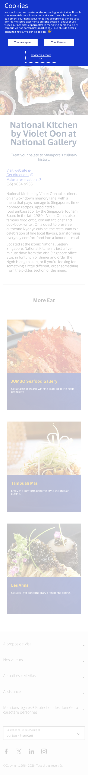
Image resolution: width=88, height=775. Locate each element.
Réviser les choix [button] (41, 55)
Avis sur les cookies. (35, 31)
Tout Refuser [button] (58, 42)
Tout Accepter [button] (22, 42)
